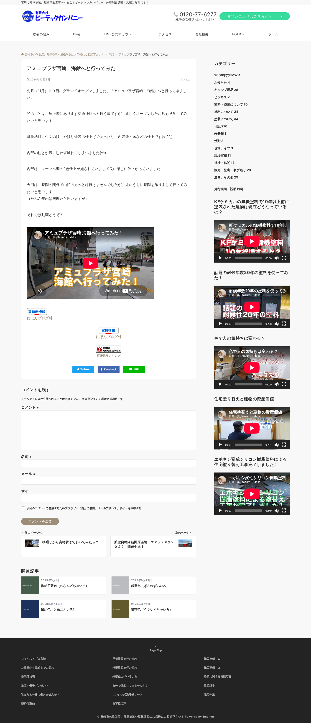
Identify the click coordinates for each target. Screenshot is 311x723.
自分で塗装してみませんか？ (130, 685)
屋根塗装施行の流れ (124, 658)
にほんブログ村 (39, 318)
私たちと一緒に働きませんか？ (40, 694)
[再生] (220, 258)
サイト (26, 491)
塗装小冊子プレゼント (34, 685)
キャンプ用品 (226, 90)
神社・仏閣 (224, 163)
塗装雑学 (209, 685)
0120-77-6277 (198, 14)
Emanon (208, 716)
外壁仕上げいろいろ (124, 676)
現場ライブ (223, 148)
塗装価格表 (28, 676)
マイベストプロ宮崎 (33, 658)
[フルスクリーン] (284, 258)
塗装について (226, 119)
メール (28, 473)
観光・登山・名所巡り (232, 170)
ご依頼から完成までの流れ (37, 667)
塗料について (226, 112)
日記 (220, 126)
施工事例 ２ (212, 667)
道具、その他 (226, 177)
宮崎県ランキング (108, 355)
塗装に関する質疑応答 (217, 676)
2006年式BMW (227, 75)
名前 (26, 456)
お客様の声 (119, 703)
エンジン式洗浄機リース (127, 694)
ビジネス (222, 97)
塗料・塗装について (231, 104)
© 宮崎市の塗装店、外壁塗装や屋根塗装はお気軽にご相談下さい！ (140, 716)
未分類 (220, 133)
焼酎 (218, 141)
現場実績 (222, 155)
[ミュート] (276, 258)
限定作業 (209, 694)
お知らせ (222, 82)
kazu (187, 79)
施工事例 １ (212, 658)
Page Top (156, 650)
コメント (30, 407)
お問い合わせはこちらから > (255, 16)
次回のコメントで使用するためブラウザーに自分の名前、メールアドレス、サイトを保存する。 (85, 508)
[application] (252, 241)
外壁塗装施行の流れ (124, 667)
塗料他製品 (28, 703)
